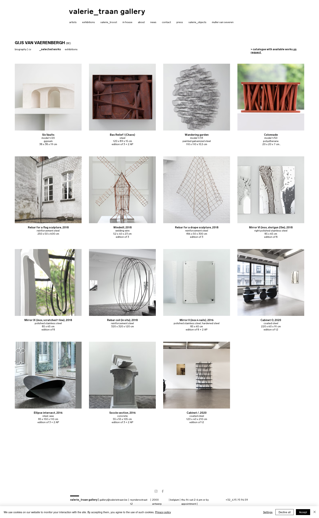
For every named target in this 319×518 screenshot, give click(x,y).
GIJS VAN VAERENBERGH (40, 42)
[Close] (314, 512)
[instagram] (156, 491)
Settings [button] (267, 512)
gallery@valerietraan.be (113, 499)
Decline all (285, 512)
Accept (303, 512)
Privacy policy (163, 512)
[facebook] (163, 491)
